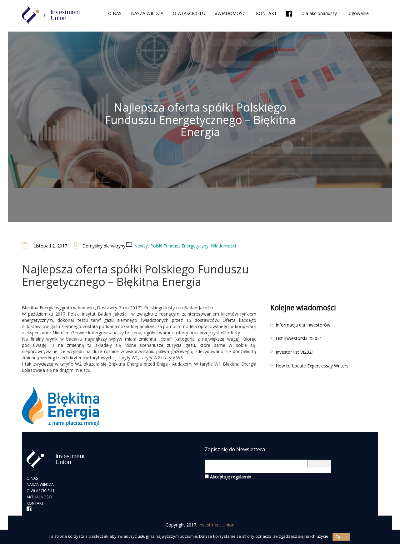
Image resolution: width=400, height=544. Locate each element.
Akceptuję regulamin (230, 477)
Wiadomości (223, 246)
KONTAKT (266, 13)
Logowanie (357, 13)
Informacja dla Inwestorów (303, 325)
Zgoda (341, 537)
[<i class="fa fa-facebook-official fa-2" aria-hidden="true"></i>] (289, 14)
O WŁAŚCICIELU (189, 13)
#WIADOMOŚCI (231, 13)
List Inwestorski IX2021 (299, 338)
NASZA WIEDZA (147, 13)
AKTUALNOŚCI (39, 497)
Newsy (141, 246)
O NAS (115, 13)
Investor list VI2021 (295, 352)
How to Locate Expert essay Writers (312, 366)
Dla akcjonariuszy (319, 13)
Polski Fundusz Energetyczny (179, 246)
